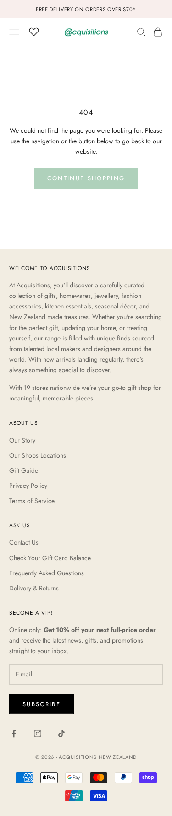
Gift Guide (23, 470)
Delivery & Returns (34, 588)
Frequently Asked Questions (46, 573)
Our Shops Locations (37, 455)
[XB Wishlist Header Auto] (33, 30)
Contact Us (24, 542)
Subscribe (41, 704)
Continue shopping (86, 178)
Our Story (22, 440)
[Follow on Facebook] (13, 733)
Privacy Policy (28, 485)
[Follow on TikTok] (61, 733)
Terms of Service (32, 500)
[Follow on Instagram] (37, 733)
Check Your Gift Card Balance (50, 557)
